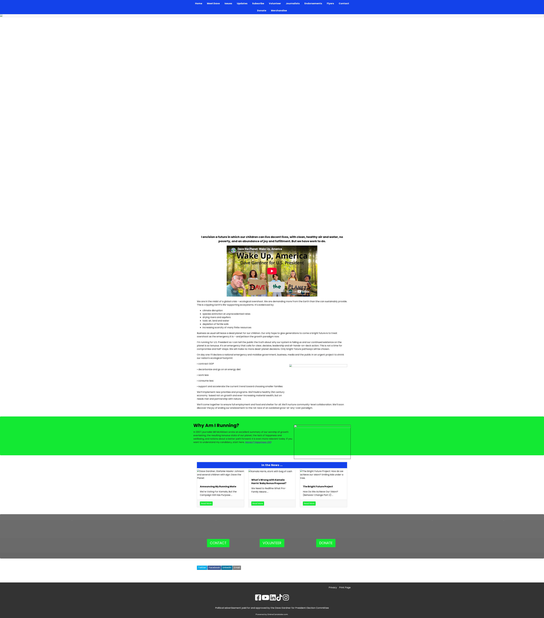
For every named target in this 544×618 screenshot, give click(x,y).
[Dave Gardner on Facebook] (258, 599)
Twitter (202, 567)
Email (237, 567)
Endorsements (313, 3)
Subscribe (258, 3)
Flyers (330, 3)
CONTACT (218, 543)
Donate (261, 10)
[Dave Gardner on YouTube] (265, 599)
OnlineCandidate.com (277, 614)
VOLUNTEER (272, 543)
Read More (206, 503)
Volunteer (275, 3)
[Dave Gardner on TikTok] (279, 599)
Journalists (293, 3)
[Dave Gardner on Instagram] (286, 599)
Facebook (214, 567)
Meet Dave (213, 3)
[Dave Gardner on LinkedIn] (273, 599)
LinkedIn (226, 567)
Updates (242, 3)
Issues (228, 3)
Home (198, 3)
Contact (344, 3)
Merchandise (279, 10)
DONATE (325, 543)
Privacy (333, 587)
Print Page (345, 587)
